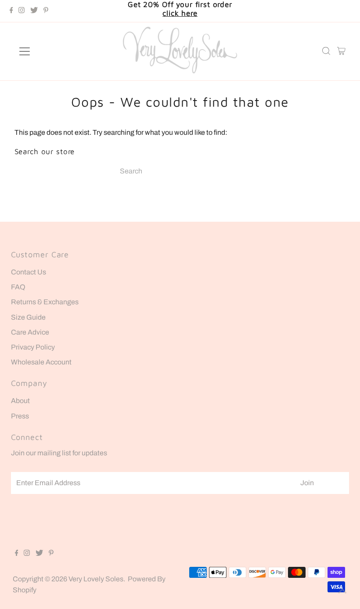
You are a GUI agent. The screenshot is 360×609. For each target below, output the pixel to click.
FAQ (18, 287)
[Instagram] (21, 11)
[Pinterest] (45, 11)
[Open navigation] (53, 51)
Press (20, 416)
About (20, 400)
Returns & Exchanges (45, 302)
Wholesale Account (41, 362)
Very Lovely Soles (95, 579)
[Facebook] (11, 11)
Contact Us (28, 272)
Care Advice (30, 332)
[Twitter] (34, 11)
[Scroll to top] (342, 591)
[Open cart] (341, 51)
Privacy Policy (33, 347)
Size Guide (28, 317)
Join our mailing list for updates (59, 453)
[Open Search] (326, 51)
